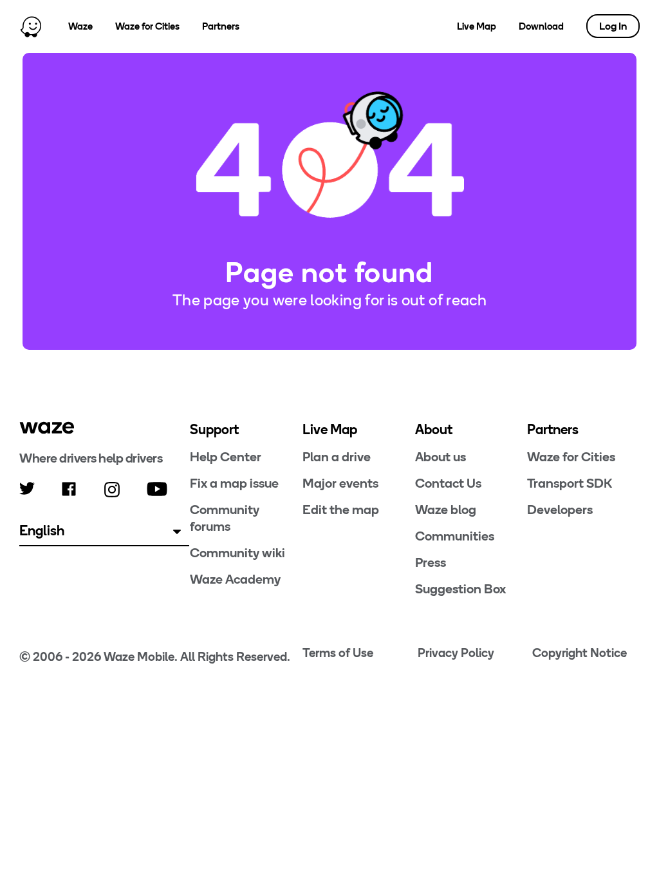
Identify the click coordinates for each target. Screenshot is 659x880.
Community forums (224, 518)
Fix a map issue (234, 483)
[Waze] (47, 428)
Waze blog (445, 509)
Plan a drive (336, 456)
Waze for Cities (147, 26)
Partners (220, 26)
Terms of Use (337, 653)
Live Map (476, 26)
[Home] (30, 26)
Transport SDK (569, 483)
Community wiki (237, 552)
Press (430, 562)
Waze (80, 26)
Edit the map (340, 509)
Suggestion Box (460, 589)
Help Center (225, 456)
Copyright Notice (579, 653)
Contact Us (448, 483)
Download (541, 26)
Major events (340, 483)
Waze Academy (235, 579)
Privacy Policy (456, 653)
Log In (613, 26)
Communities (454, 536)
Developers (560, 509)
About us (440, 456)
